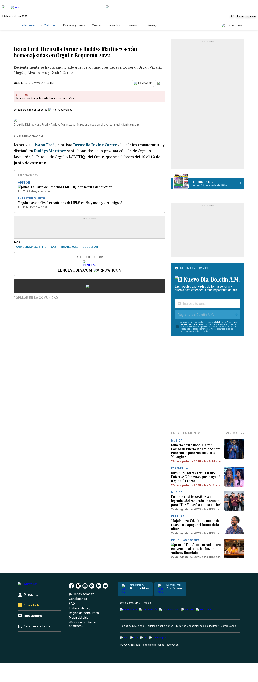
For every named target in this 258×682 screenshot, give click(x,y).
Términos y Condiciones (190, 324)
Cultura (49, 25)
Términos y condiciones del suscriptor (197, 626)
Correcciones (228, 626)
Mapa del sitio (78, 617)
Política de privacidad (132, 626)
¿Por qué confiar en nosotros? (83, 624)
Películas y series (74, 25)
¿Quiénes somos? (81, 594)
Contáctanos (78, 599)
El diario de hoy (80, 608)
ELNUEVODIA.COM (75, 270)
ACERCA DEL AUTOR (89, 257)
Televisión (133, 25)
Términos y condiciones (159, 626)
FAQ (72, 603)
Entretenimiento (27, 25)
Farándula (114, 25)
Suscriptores (234, 25)
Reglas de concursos (84, 613)
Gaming (152, 25)
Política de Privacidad (226, 322)
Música (96, 25)
